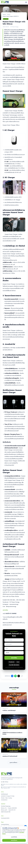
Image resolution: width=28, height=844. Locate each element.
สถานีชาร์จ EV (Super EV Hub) (7, 796)
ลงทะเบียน (5, 610)
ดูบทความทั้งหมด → (14, 762)
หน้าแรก (4, 14)
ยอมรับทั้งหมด (14, 840)
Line (18, 662)
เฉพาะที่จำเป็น (14, 837)
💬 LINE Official (4, 782)
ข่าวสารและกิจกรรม (5, 824)
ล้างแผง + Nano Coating (6, 798)
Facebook (11, 662)
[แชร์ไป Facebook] (12, 676)
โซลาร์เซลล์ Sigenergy (5, 806)
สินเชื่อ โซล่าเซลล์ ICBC (6, 812)
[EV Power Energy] (5, 2)
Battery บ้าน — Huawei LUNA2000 (9, 808)
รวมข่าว (8, 14)
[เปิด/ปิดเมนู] (26, 2)
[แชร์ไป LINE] (15, 676)
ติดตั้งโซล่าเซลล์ (4, 794)
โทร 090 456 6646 (14, 665)
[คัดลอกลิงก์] (22, 676)
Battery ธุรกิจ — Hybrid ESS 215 (8, 810)
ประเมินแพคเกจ (4, 800)
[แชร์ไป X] (18, 676)
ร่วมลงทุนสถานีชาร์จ (5, 818)
